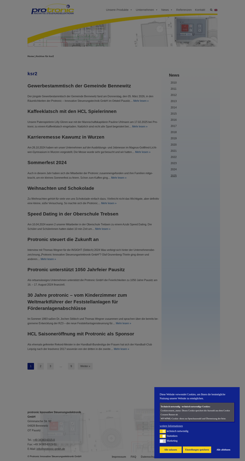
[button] (163, 431)
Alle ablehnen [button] (223, 449)
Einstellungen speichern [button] (197, 449)
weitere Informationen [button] (171, 425)
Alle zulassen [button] (170, 449)
